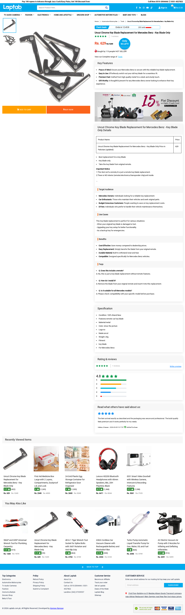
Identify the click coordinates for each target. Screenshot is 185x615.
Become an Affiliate (102, 579)
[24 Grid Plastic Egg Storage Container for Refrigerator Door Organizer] (77, 472)
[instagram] (144, 8)
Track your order (101, 583)
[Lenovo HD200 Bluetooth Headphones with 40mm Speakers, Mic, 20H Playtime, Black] (108, 472)
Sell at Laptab (100, 586)
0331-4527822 (177, 1)
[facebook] (136, 8)
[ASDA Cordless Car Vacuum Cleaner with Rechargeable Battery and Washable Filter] (108, 535)
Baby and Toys (129, 15)
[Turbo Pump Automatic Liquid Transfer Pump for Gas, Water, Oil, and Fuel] (138, 535)
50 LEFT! (125, 44)
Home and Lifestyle (63, 15)
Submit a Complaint (41, 589)
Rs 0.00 (179, 8)
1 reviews (115, 36)
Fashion (29, 15)
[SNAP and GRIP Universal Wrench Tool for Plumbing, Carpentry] (15, 535)
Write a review (175, 366)
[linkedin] (140, 8)
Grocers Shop (83, 15)
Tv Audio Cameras (9, 586)
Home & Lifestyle (8, 592)
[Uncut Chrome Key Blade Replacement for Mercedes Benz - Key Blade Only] (15, 472)
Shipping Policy (39, 586)
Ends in (119, 27)
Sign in (163, 8)
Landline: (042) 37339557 (74, 592)
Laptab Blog (99, 592)
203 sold (141, 27)
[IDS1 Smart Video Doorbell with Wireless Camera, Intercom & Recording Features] (138, 472)
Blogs (143, 15)
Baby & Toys (7, 598)
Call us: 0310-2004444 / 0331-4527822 (76, 587)
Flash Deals (101, 27)
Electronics (43, 15)
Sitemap (98, 595)
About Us (67, 579)
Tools (120, 57)
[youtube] (147, 8)
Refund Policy (38, 579)
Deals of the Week (102, 589)
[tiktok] (151, 8)
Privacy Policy (38, 583)
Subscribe (173, 585)
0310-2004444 (162, 1)
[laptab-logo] (12, 8)
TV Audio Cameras (12, 15)
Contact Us (68, 583)
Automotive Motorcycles (106, 15)
